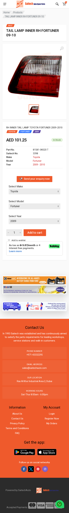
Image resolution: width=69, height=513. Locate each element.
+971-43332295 (34, 354)
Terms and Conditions (17, 428)
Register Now (52, 418)
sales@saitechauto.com (34, 368)
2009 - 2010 (39, 164)
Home (7, 12)
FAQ (17, 433)
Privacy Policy (17, 423)
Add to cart (34, 232)
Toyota (36, 157)
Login (52, 413)
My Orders (51, 423)
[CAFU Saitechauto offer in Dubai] (34, 289)
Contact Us (17, 418)
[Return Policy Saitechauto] (34, 306)
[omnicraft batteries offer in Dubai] (34, 279)
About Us (17, 413)
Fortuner (37, 161)
